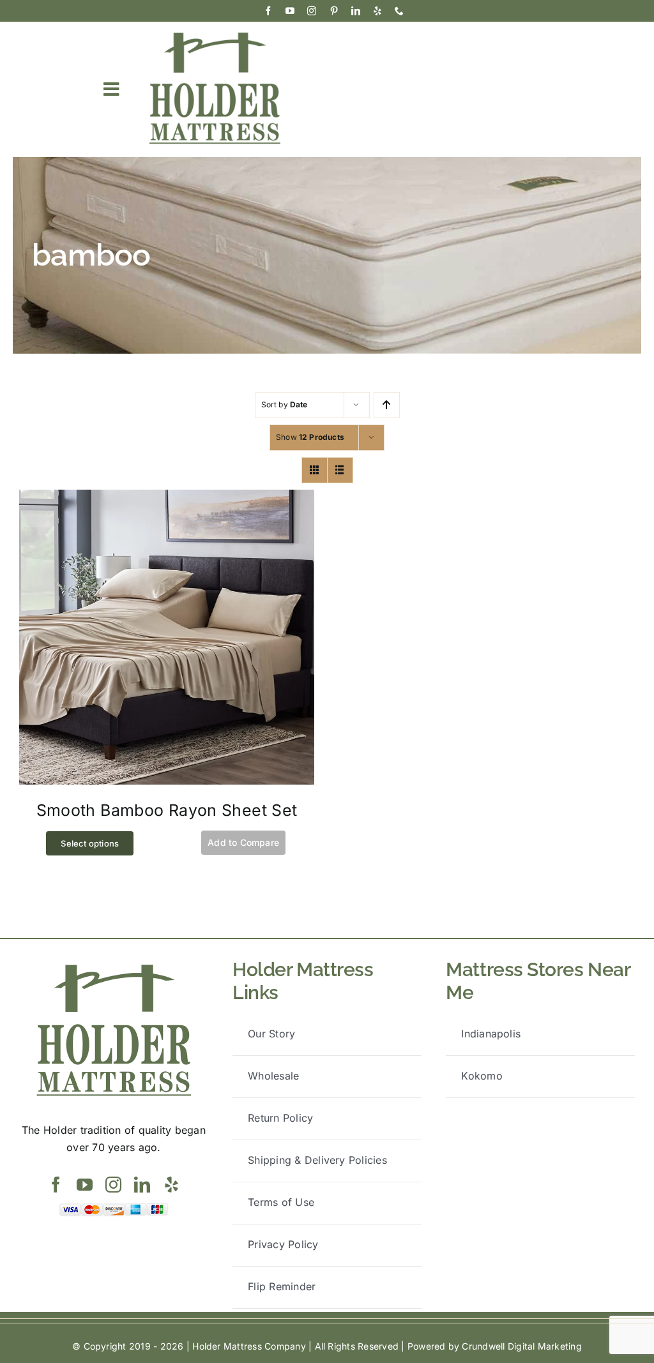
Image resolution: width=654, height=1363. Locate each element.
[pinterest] (334, 10)
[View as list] (340, 470)
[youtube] (289, 10)
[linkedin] (355, 10)
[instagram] (311, 10)
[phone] (399, 10)
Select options (90, 843)
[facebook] (268, 10)
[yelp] (377, 10)
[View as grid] (314, 470)
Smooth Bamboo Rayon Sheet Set (167, 810)
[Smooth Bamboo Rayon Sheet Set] (166, 498)
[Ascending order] (386, 405)
